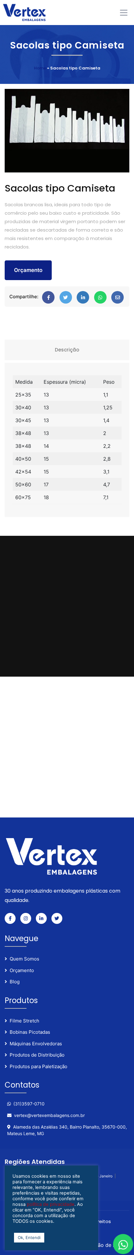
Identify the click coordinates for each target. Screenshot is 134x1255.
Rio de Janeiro (100, 1176)
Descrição (67, 349)
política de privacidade (50, 1204)
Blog (15, 982)
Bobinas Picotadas (30, 1032)
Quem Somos (24, 959)
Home (40, 68)
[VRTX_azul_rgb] (26, 12)
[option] (67, 130)
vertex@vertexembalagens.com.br (49, 1115)
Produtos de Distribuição (37, 1055)
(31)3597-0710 (29, 1103)
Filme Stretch (24, 1021)
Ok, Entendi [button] (29, 1237)
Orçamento (28, 270)
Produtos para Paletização (38, 1066)
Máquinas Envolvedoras (36, 1044)
